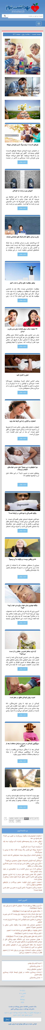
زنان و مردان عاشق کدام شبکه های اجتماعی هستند (22, 237)
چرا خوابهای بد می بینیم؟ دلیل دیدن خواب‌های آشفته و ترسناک (23, 468)
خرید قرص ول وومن (34, 963)
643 (18, 821)
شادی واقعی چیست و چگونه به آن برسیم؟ (22, 559)
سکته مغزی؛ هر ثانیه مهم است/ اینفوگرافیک (26, 911)
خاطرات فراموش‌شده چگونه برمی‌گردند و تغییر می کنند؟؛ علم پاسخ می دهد (22, 837)
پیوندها (22, 999)
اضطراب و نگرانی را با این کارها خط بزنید (22, 421)
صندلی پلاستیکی (35, 966)
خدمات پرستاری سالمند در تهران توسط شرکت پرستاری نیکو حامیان (22, 973)
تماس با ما (22, 993)
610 (21, 818)
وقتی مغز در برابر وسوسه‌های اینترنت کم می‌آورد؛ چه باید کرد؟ (22, 842)
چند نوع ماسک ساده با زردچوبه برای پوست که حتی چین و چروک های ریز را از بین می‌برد (22, 915)
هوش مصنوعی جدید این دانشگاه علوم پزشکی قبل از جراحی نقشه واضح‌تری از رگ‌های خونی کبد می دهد (22, 940)
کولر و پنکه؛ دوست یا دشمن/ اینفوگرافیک (27, 933)
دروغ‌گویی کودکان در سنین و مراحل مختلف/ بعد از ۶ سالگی (22, 744)
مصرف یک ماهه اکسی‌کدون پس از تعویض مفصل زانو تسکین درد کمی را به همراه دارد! (22, 946)
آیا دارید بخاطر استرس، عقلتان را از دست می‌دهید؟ (22, 652)
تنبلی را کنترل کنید (22, 375)
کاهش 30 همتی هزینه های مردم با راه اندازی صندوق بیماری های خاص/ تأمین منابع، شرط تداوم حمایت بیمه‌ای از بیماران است (22, 877)
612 (31, 818)
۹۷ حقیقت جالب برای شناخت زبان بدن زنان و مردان (22, 330)
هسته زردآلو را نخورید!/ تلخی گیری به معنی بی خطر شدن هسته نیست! (22, 888)
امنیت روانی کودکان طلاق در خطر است (22, 697)
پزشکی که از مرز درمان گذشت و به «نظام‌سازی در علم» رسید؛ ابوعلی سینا (22, 870)
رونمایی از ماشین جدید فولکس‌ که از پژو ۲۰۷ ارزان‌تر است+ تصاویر (22, 920)
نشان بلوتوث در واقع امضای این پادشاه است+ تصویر (24, 930)
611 (26, 818)
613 (36, 818)
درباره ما (22, 990)
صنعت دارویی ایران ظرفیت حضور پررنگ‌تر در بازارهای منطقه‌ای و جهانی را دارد (22, 883)
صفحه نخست (36, 34)
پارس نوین (11, 1024)
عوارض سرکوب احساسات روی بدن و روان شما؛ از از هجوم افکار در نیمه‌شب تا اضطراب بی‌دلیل (22, 951)
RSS (22, 1002)
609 (16, 818)
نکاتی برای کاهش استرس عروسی (22, 789)
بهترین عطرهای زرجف (34, 969)
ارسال (7, 1019)
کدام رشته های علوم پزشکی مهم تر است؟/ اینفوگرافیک (23, 936)
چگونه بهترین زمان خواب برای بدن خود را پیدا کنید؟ (22, 606)
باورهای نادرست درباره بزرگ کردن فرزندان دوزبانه (22, 145)
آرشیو (22, 996)
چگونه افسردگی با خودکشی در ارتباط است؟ (22, 513)
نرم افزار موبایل (23, 1024)
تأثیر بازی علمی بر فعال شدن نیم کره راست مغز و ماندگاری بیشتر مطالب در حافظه (22, 864)
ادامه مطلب (22, 162)
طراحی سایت (33, 1024)
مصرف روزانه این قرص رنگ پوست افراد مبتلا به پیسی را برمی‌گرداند (22, 851)
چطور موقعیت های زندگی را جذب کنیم (22, 283)
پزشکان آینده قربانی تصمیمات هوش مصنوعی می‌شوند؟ (23, 860)
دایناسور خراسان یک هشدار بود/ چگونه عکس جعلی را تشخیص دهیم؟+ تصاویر (22, 926)
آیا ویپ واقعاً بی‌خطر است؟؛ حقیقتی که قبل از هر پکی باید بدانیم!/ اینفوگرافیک (22, 906)
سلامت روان (26, 34)
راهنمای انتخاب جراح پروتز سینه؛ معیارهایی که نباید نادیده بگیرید (22, 856)
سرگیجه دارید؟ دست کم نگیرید (31, 847)
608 (11, 818)
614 (11, 821)
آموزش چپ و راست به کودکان (22, 191)
